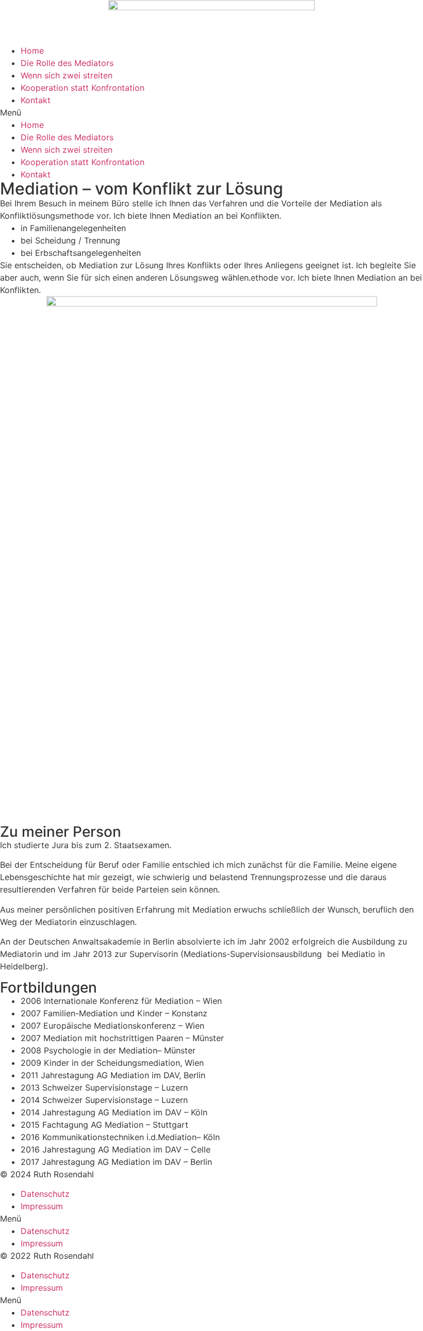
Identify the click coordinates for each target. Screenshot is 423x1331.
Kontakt (36, 100)
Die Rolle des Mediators (67, 63)
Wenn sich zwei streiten (66, 75)
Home (32, 50)
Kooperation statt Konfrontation (82, 88)
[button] (211, 112)
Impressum (42, 1206)
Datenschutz (45, 1194)
